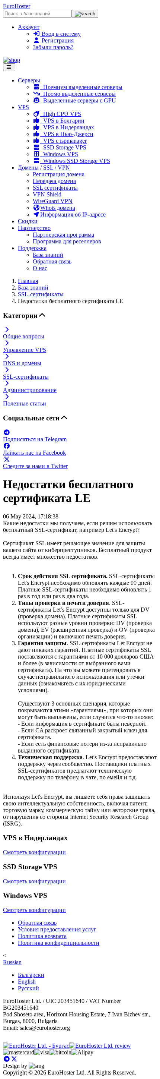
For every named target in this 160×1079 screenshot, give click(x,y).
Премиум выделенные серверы (81, 87)
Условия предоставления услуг (57, 929)
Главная (28, 281)
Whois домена (57, 208)
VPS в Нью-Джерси (66, 134)
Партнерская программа (63, 234)
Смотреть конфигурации (34, 852)
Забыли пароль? (53, 47)
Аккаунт (28, 27)
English (27, 981)
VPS (23, 107)
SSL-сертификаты (41, 294)
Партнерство (34, 228)
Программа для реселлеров (67, 241)
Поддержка (32, 248)
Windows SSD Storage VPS (75, 161)
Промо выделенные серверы (78, 94)
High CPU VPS (60, 114)
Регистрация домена (58, 174)
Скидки (28, 221)
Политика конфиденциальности (58, 943)
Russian (12, 962)
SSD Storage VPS (63, 147)
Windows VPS (59, 154)
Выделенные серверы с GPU (78, 100)
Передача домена (54, 181)
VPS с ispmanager (63, 141)
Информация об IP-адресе (73, 214)
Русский (28, 988)
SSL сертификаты (55, 187)
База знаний (48, 255)
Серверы (29, 80)
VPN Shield (47, 194)
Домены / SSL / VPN (44, 167)
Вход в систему (60, 34)
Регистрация (57, 40)
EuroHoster (16, 6)
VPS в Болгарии (62, 120)
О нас (40, 268)
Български (31, 975)
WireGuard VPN (53, 201)
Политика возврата (42, 936)
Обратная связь (52, 261)
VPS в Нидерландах (67, 127)
